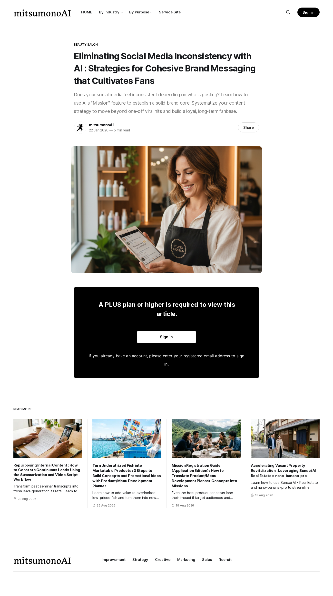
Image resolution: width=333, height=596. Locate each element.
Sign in (309, 12)
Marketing (186, 559)
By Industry (109, 12)
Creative (162, 559)
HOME (86, 12)
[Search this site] (288, 12)
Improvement (114, 559)
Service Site (170, 12)
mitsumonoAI (101, 124)
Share (248, 127)
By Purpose (139, 12)
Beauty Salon (86, 44)
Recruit (225, 559)
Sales (207, 559)
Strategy (140, 559)
